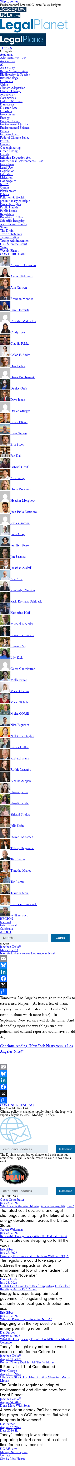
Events (4, 131)
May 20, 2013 (9, 950)
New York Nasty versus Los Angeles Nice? (27, 953)
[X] (37, 985)
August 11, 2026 (10, 1374)
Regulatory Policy (11, 217)
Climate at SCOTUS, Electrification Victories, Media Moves (35, 1379)
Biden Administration (14, 71)
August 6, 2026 (10, 1336)
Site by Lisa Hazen (12, 1459)
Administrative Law (13, 58)
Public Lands (8, 211)
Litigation (6, 178)
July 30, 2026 (9, 1316)
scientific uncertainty (13, 224)
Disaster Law (8, 108)
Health (4, 154)
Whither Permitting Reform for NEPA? (26, 1319)
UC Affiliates (8, 1449)
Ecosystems (7, 114)
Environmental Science (15, 128)
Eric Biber (7, 1250)
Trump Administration (14, 241)
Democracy (7, 105)
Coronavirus (8, 98)
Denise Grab (8, 1279)
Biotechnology (9, 78)
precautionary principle (15, 201)
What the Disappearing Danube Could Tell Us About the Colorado (37, 1341)
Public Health (9, 207)
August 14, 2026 (10, 1402)
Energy (5, 118)
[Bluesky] (37, 965)
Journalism (7, 164)
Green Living (9, 151)
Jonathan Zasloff (10, 947)
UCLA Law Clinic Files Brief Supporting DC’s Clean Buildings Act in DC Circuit (35, 1287)
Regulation (7, 214)
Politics (4, 194)
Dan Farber (7, 1333)
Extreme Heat (9, 134)
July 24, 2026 (9, 1203)
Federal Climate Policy (14, 138)
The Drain (7, 231)
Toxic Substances (11, 234)
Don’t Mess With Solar (15, 1406)
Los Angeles (8, 181)
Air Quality (7, 68)
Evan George (8, 1371)
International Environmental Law (21, 161)
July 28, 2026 (9, 1283)
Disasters (6, 111)
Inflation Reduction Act (15, 158)
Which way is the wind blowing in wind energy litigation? (37, 1206)
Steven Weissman (11, 1230)
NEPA (4, 184)
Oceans (4, 188)
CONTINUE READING (17, 1105)
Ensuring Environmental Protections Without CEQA (34, 1256)
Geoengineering (10, 148)
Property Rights (10, 204)
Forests (5, 141)
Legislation (7, 171)
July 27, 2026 (8, 1253)
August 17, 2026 (10, 1427)
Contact (5, 1455)
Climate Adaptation (12, 88)
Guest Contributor (12, 1200)
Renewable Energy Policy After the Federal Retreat (33, 1236)
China (4, 85)
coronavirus (7, 95)
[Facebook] (37, 978)
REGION (6, 919)
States (4, 227)
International (8, 925)
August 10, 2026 (10, 1359)
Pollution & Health (12, 198)
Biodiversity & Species (15, 75)
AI (2, 65)
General (5, 144)
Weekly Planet (9, 251)
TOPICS (6, 48)
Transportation (9, 237)
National (5, 922)
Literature (6, 174)
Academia (6, 55)
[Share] (37, 991)
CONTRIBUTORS (13, 254)
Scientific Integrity (12, 221)
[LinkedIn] (37, 972)
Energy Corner (10, 121)
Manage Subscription (14, 1452)
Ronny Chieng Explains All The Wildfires (27, 1362)
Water (4, 247)
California (6, 81)
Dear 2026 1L (9, 1431)
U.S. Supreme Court (13, 244)
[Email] (37, 958)
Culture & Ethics (11, 101)
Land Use (6, 168)
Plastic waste (8, 191)
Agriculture (7, 61)
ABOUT (5, 932)
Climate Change (10, 91)
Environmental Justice (14, 124)
